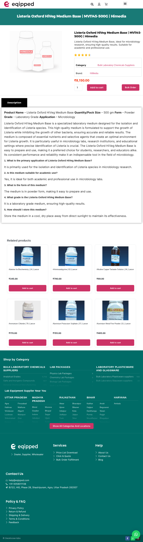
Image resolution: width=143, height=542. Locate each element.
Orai (20, 418)
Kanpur (8, 422)
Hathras (8, 407)
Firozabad (22, 404)
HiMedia (94, 73)
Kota (74, 411)
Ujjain (47, 418)
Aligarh (21, 411)
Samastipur (105, 422)
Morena (48, 407)
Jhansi (20, 422)
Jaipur (75, 415)
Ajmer (62, 407)
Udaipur (62, 411)
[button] (92, 4)
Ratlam (48, 422)
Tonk (61, 418)
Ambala (117, 404)
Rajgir (102, 415)
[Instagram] (138, 538)
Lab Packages (60, 367)
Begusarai (104, 407)
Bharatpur (76, 404)
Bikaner (75, 407)
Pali (61, 422)
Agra (7, 404)
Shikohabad (10, 418)
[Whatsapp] (133, 538)
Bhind (34, 407)
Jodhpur (63, 415)
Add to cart (96, 87)
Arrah (102, 404)
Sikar (74, 418)
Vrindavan (9, 411)
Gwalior (35, 411)
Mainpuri (21, 415)
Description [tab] (14, 102)
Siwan (102, 411)
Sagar (47, 414)
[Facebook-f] (127, 538)
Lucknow (9, 415)
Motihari (90, 422)
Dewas (35, 422)
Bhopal (48, 411)
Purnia (89, 415)
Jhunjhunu (77, 422)
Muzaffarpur (92, 418)
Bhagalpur (104, 418)
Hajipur (90, 407)
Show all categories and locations (71, 426)
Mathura (21, 407)
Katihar (90, 404)
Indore (35, 414)
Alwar (61, 404)
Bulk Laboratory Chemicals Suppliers (116, 65)
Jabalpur (36, 418)
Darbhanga (92, 411)
